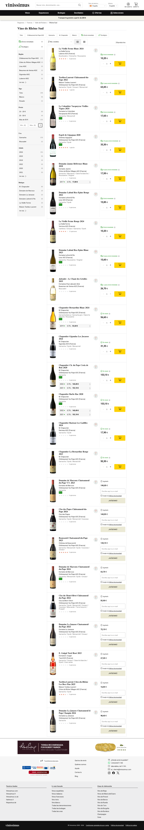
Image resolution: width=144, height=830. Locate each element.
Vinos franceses (58, 797)
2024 (31, 152)
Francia (29, 23)
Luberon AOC (31, 78)
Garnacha (52, 35)
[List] (77, 42)
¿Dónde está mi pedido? (119, 760)
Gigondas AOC (31, 74)
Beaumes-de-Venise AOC (31, 70)
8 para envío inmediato (111, 170)
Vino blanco (56, 802)
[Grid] (84, 42)
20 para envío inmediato (111, 141)
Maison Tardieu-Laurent (31, 207)
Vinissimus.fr (11, 794)
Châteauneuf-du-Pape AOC (35, 35)
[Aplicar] (40, 125)
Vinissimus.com (12, 791)
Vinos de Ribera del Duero (106, 794)
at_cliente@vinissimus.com (121, 769)
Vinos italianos (57, 794)
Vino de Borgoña (103, 808)
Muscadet (31, 141)
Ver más (21, 82)
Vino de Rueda (102, 802)
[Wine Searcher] (110, 747)
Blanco (74, 35)
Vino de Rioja (102, 791)
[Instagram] (109, 773)
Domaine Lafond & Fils (31, 199)
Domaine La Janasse (31, 195)
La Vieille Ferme (31, 203)
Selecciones (118, 13)
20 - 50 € (31, 115)
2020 (31, 168)
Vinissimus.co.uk (12, 797)
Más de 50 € (31, 120)
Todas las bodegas (58, 808)
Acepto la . (112, 496)
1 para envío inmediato (111, 285)
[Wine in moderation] (39, 773)
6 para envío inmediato (111, 83)
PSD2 (28, 767)
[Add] (119, 63)
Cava (99, 817)
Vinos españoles (58, 791)
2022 (31, 164)
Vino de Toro (101, 805)
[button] (128, 5)
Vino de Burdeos (103, 811)
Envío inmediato (89, 35)
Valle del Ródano (41, 23)
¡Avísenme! (113, 501)
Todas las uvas (57, 811)
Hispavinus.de (11, 802)
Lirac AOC (31, 66)
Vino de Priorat (102, 797)
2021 (31, 172)
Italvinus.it (10, 800)
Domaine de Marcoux (31, 191)
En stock (106, 313)
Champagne (101, 814)
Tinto (21, 35)
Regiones (20, 23)
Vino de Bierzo (102, 800)
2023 (31, 156)
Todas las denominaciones (61, 805)
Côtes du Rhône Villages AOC (31, 62)
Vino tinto (55, 800)
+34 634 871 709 (117, 763)
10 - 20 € (31, 111)
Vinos (27, 13)
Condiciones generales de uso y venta (97, 825)
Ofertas (98, 13)
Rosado (31, 101)
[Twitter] (118, 773)
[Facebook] (114, 773)
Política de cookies (131, 825)
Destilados (78, 13)
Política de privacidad (117, 825)
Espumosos (44, 13)
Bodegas (61, 13)
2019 (31, 160)
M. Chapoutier (63, 35)
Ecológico (104, 35)
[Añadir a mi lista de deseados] (96, 194)
